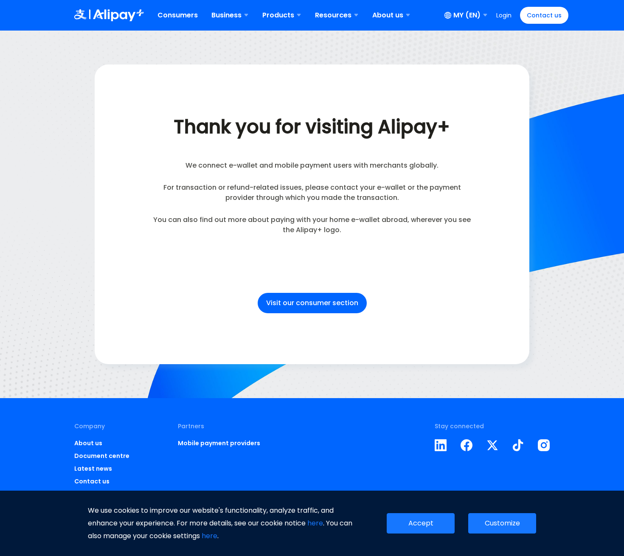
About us (88, 443)
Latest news (93, 468)
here (315, 523)
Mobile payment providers (219, 443)
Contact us (544, 15)
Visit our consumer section (312, 303)
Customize (502, 523)
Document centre (101, 456)
